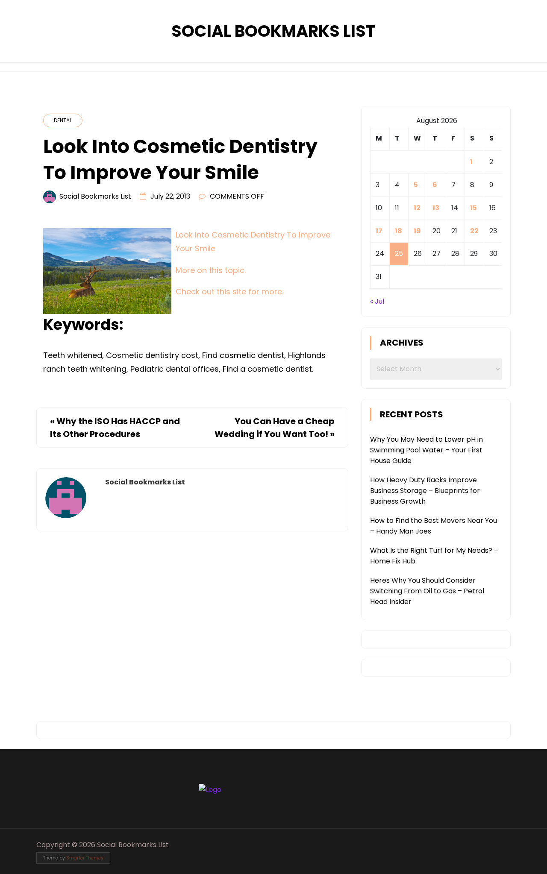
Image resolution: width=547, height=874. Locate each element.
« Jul (377, 301)
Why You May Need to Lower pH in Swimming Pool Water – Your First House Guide (426, 450)
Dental (63, 120)
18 (398, 231)
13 (435, 208)
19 (417, 231)
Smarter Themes (84, 858)
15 (473, 208)
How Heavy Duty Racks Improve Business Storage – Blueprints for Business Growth (425, 490)
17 (379, 231)
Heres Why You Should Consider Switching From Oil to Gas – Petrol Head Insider (427, 591)
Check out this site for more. (229, 291)
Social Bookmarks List (273, 31)
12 (417, 208)
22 (474, 231)
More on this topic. (211, 270)
